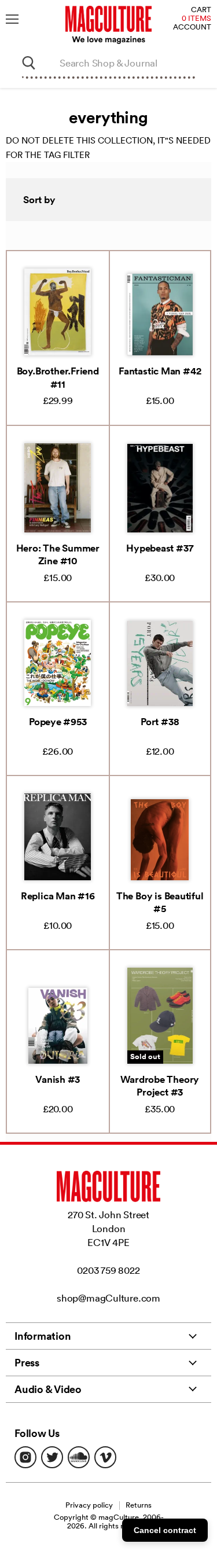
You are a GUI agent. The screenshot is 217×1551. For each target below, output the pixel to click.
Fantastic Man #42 (160, 371)
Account (192, 27)
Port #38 (160, 721)
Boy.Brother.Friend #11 (58, 377)
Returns (139, 1505)
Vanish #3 (57, 1079)
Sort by (39, 199)
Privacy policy (89, 1505)
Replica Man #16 (58, 896)
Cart (201, 10)
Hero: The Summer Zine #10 (58, 554)
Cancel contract (165, 1530)
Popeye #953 (58, 721)
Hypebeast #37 (159, 548)
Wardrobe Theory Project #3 (159, 1085)
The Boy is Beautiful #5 (160, 902)
